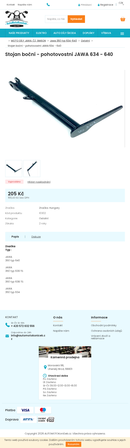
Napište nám (25, 4)
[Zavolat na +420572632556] (50, 4)
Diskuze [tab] (36, 236)
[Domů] (7, 41)
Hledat (76, 19)
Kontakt (11, 4)
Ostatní (43, 218)
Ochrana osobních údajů (106, 330)
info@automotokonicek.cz (28, 337)
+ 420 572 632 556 (23, 326)
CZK (121, 3)
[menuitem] (18, 33)
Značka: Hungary (49, 208)
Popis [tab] (15, 236)
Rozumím (73, 444)
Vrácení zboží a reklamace (100, 337)
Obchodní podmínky (103, 325)
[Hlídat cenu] (39, 182)
